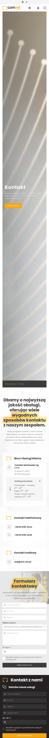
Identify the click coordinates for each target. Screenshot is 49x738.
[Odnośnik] (29, 7)
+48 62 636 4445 (23, 535)
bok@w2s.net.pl (23, 561)
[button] (45, 8)
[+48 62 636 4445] (10, 535)
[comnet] (11, 8)
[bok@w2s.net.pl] (10, 562)
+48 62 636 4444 (23, 527)
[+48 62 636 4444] (10, 527)
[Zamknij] (39, 481)
